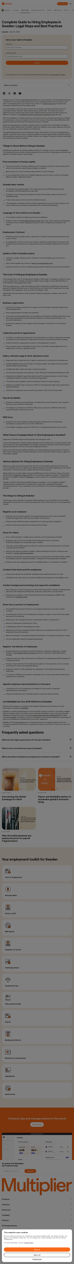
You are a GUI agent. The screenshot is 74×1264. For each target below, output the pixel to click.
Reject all (37, 1255)
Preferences (37, 1259)
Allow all (37, 1249)
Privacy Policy (28, 1242)
